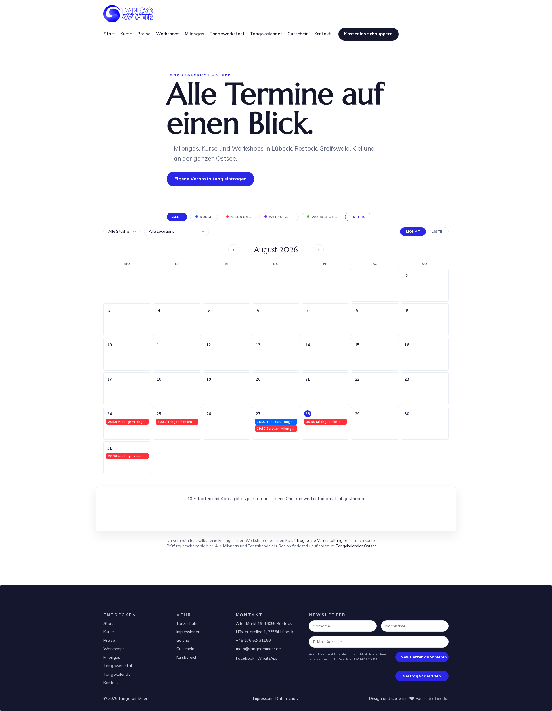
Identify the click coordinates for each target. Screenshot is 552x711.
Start (108, 623)
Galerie (182, 640)
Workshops (114, 648)
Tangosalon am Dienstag (178, 421)
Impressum (262, 698)
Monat (413, 231)
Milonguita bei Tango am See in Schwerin (326, 421)
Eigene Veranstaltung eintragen (210, 179)
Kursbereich (187, 657)
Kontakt (110, 682)
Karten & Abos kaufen (276, 514)
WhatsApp (267, 658)
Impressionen (188, 631)
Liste (437, 231)
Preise (109, 640)
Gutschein (185, 648)
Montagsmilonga (126, 421)
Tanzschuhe (187, 623)
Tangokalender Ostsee (356, 545)
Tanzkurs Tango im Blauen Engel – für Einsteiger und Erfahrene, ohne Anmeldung (277, 421)
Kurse (108, 631)
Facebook (245, 658)
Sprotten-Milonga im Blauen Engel (277, 428)
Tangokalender (117, 674)
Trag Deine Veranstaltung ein (322, 540)
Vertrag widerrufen (422, 676)
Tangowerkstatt (118, 665)
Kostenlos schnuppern (368, 33)
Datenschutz (366, 659)
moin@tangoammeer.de (258, 648)
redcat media (436, 698)
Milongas (111, 657)
